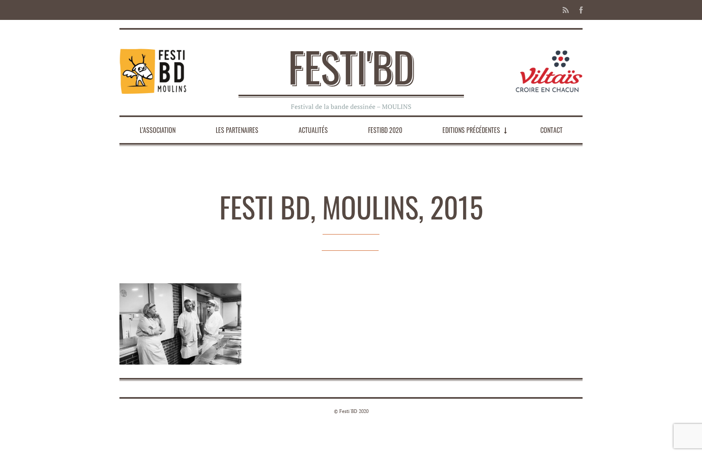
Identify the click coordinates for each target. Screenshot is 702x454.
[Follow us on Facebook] (578, 10)
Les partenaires (237, 130)
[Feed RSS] (566, 10)
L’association (158, 130)
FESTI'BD (351, 66)
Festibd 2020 (385, 130)
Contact (551, 130)
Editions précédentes (471, 130)
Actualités (313, 130)
